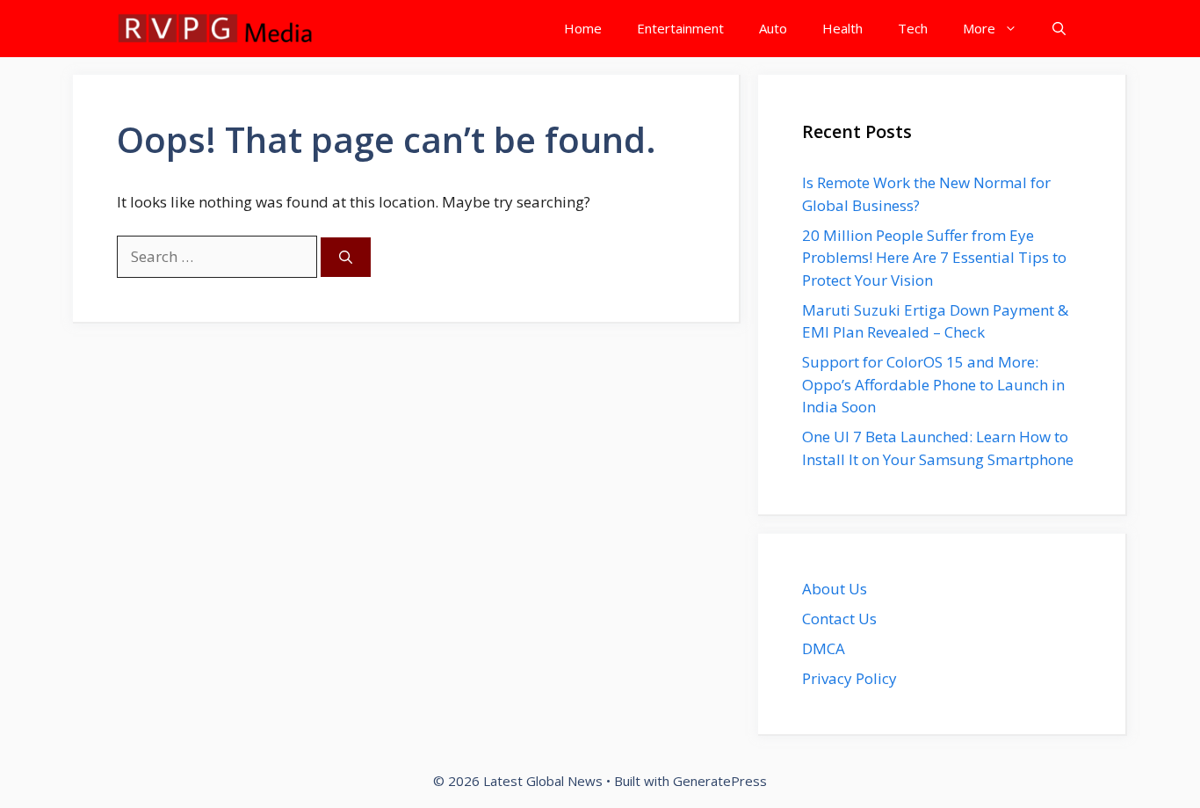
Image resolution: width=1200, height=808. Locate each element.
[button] (1059, 28)
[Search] (346, 257)
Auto (773, 28)
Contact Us (839, 618)
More (979, 28)
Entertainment (680, 28)
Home (583, 28)
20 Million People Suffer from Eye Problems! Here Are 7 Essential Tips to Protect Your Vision (934, 257)
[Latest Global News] (215, 28)
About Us (834, 589)
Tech (913, 28)
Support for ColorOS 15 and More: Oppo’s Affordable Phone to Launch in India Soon (933, 384)
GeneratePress (720, 781)
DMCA (823, 648)
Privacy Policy (849, 678)
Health (842, 28)
